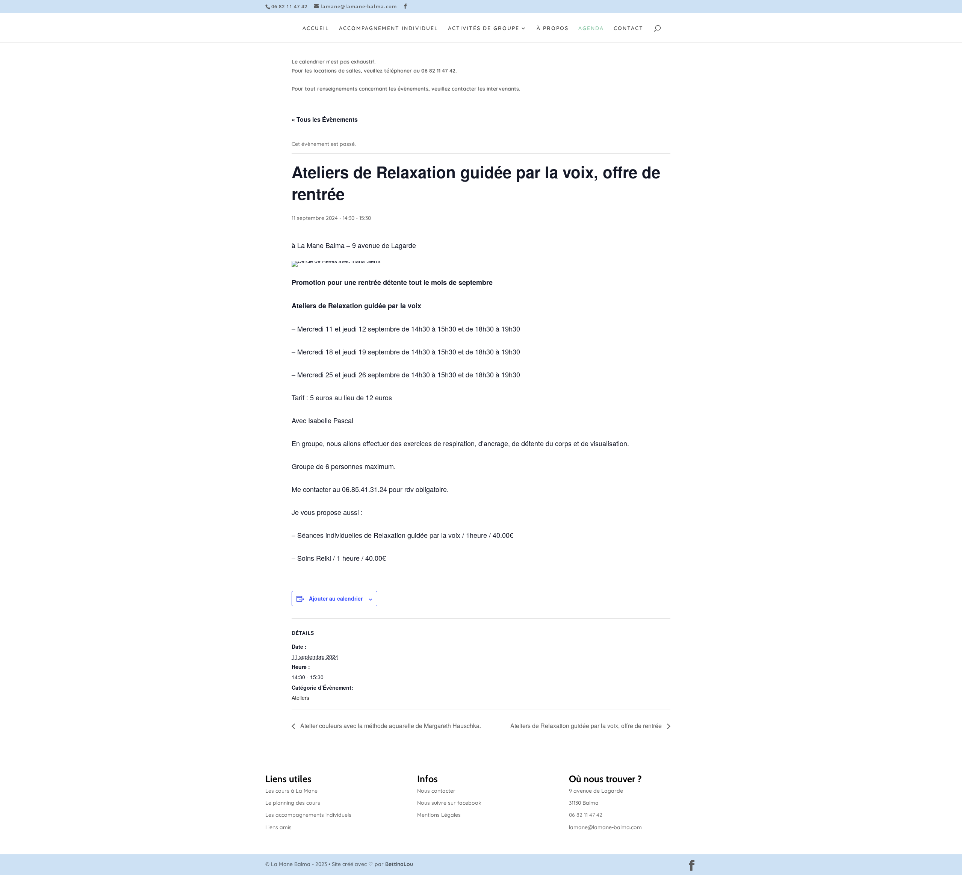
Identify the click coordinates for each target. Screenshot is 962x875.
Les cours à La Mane (291, 790)
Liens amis (278, 827)
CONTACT (628, 29)
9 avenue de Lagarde (596, 790)
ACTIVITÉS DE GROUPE (483, 29)
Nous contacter (436, 790)
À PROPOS (553, 29)
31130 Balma (584, 802)
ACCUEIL (316, 29)
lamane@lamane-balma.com (605, 827)
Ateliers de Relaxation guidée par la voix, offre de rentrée (586, 725)
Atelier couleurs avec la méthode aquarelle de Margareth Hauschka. (390, 725)
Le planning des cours (292, 802)
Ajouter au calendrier (336, 598)
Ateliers (300, 697)
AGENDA (591, 29)
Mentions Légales (439, 814)
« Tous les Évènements (325, 119)
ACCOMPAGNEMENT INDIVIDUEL (388, 29)
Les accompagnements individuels (308, 814)
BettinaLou (399, 864)
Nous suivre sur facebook (449, 802)
